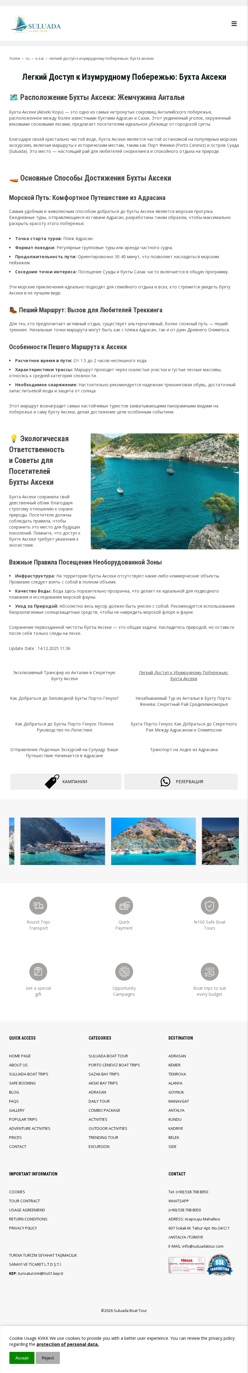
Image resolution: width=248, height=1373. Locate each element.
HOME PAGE (20, 1056)
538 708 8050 (196, 1192)
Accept (21, 1357)
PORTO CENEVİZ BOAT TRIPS (114, 1065)
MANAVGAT (178, 1101)
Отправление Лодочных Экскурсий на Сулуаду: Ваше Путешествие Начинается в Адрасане (64, 752)
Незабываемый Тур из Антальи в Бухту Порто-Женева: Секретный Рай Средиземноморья (183, 701)
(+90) (180, 1192)
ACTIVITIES (98, 1119)
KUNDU (174, 1119)
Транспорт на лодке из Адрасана (184, 749)
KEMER (174, 1065)
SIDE (172, 1146)
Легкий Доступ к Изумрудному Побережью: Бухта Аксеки (183, 675)
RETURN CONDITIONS (28, 1219)
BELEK (173, 1137)
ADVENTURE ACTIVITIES (30, 1128)
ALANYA (175, 1083)
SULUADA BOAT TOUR (108, 1056)
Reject (48, 1357)
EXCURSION (99, 1146)
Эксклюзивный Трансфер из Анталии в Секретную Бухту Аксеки (64, 675)
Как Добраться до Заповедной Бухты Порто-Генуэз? (64, 698)
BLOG (14, 1092)
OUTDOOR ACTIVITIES (108, 1128)
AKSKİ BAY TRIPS (103, 1083)
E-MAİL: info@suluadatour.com (196, 1246)
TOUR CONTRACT (24, 1201)
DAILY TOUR (99, 1101)
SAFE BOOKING (22, 1083)
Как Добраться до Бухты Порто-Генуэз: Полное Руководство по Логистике (64, 727)
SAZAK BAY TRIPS (104, 1074)
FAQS (14, 1101)
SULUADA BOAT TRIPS (28, 1074)
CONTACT (17, 1146)
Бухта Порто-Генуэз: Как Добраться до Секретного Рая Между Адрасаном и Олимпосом (184, 727)
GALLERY (16, 1110)
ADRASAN (97, 1092)
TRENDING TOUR (103, 1137)
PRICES (15, 1137)
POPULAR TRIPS (23, 1119)
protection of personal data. (68, 1344)
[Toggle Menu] (234, 23)
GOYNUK (176, 1092)
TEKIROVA (177, 1074)
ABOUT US (18, 1065)
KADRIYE (175, 1128)
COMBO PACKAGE (104, 1110)
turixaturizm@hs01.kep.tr (41, 1273)
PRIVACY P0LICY (23, 1228)
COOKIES (17, 1192)
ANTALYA (176, 1110)
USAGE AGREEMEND (27, 1210)
